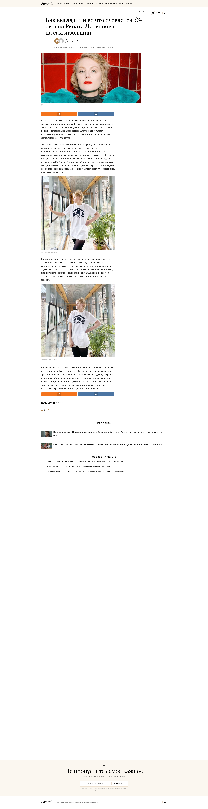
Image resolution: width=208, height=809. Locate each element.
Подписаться (120, 784)
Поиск (156, 3)
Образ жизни (111, 4)
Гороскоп (129, 4)
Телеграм (153, 13)
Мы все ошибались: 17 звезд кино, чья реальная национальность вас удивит (79, 466)
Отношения (78, 4)
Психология (91, 4)
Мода (59, 4)
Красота (68, 4)
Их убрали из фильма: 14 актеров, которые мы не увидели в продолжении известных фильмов (86, 471)
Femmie (53, 3)
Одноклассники (164, 13)
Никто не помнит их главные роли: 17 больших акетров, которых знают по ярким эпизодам (85, 461)
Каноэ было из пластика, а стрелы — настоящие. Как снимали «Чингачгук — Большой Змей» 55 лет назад (108, 444)
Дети (101, 4)
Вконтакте (158, 13)
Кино (121, 4)
